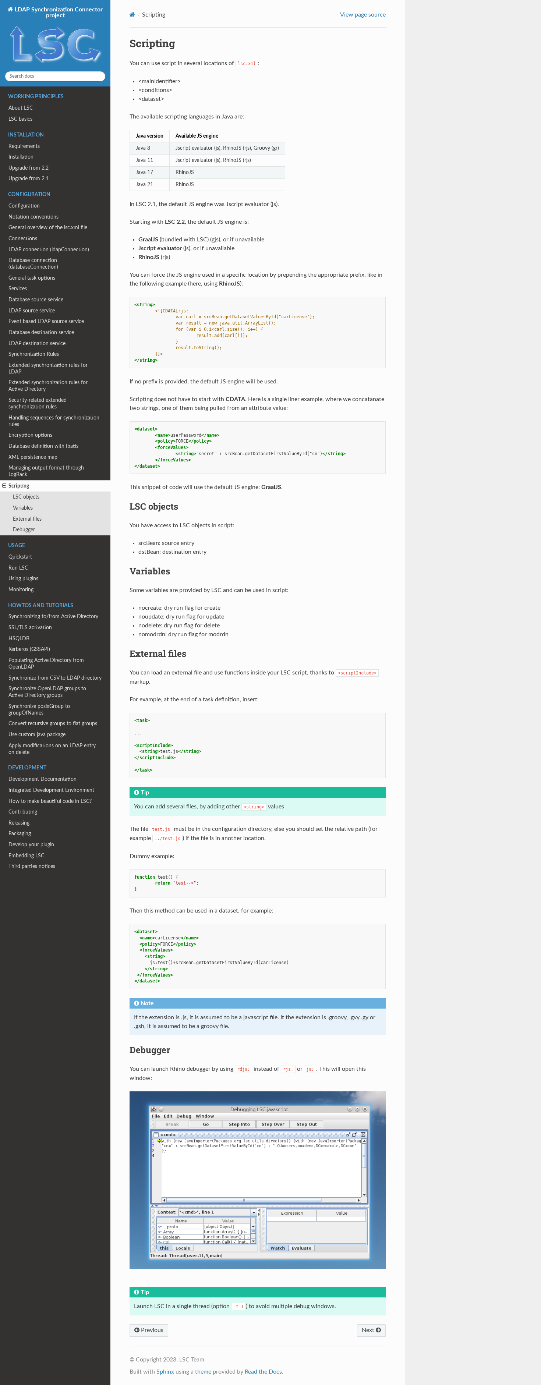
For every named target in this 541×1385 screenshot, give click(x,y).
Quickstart (20, 557)
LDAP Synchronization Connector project (58, 12)
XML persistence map (32, 457)
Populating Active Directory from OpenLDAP (46, 664)
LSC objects (26, 497)
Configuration (24, 206)
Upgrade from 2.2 (28, 168)
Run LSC (18, 568)
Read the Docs (263, 1372)
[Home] (132, 14)
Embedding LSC (26, 855)
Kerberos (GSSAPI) (29, 649)
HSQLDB (18, 638)
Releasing (18, 823)
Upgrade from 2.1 (28, 178)
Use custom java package (37, 734)
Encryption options (30, 435)
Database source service (35, 299)
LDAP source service (31, 311)
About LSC (20, 108)
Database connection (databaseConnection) (33, 264)
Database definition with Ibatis (43, 446)
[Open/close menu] (4, 486)
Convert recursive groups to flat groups (52, 723)
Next (369, 1330)
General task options (31, 278)
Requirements (24, 146)
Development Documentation (42, 779)
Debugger (24, 529)
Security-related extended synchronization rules (37, 403)
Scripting (18, 486)
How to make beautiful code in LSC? (50, 801)
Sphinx (165, 1372)
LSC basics (20, 119)
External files (27, 519)
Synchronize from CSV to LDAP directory (55, 678)
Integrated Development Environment (51, 790)
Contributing (22, 812)
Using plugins (23, 578)
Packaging (19, 833)
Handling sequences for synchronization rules (53, 421)
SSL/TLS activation (30, 627)
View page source (363, 15)
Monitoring (20, 589)
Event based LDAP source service (46, 321)
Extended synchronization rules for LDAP (48, 368)
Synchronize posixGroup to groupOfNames (39, 710)
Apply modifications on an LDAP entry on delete (52, 749)
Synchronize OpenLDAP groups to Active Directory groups (47, 692)
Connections (22, 238)
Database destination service (41, 332)
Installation (20, 157)
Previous (151, 1330)
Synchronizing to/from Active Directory (53, 616)
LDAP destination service (37, 343)
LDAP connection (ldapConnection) (48, 249)
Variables (23, 508)
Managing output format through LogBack (46, 471)
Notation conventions (33, 217)
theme (203, 1372)
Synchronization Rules (33, 354)
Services (17, 288)
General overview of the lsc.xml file (47, 227)
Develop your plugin (31, 844)
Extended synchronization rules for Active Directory (48, 386)
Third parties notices (31, 866)
